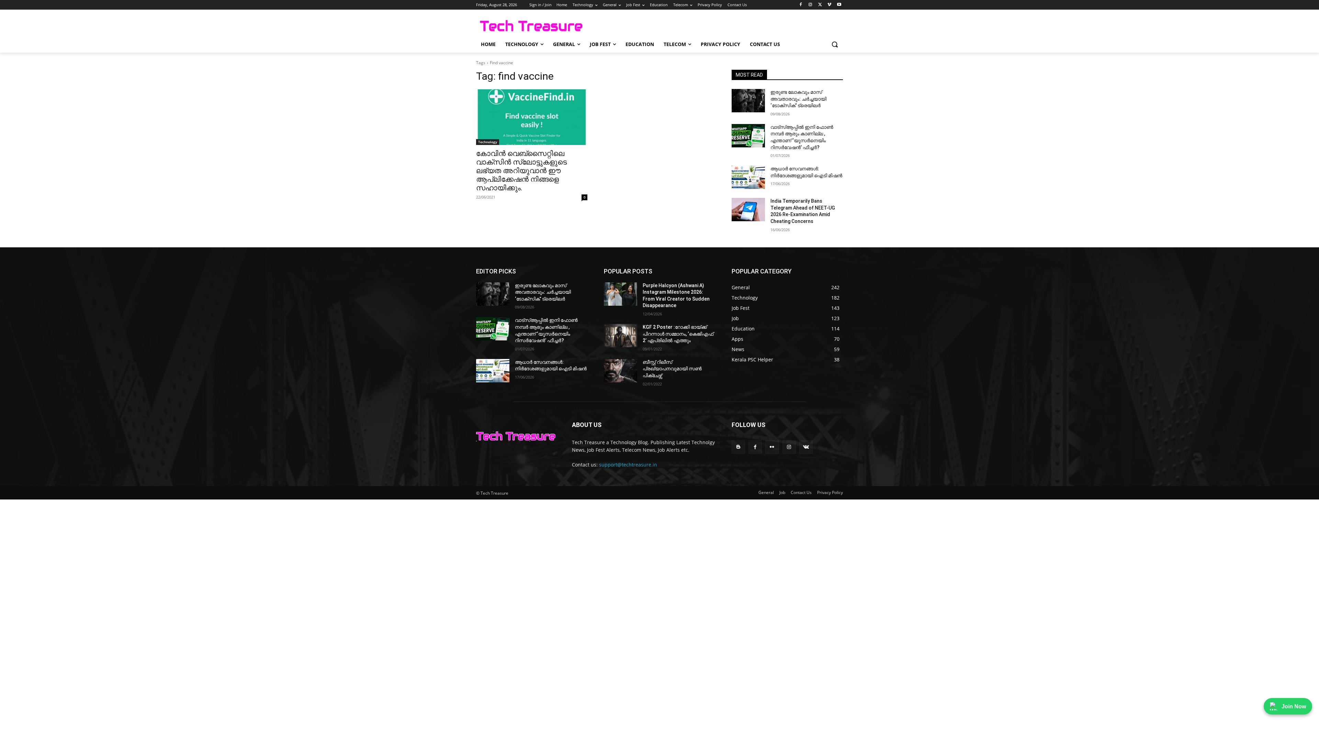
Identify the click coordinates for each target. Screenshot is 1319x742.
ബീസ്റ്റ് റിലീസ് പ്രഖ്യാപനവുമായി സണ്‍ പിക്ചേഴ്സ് (672, 368)
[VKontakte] (806, 447)
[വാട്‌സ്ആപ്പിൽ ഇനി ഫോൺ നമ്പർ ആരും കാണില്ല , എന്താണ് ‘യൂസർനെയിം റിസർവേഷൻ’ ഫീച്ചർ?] (748, 135)
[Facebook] (801, 5)
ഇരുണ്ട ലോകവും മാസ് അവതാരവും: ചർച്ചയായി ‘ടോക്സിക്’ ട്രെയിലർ (798, 98)
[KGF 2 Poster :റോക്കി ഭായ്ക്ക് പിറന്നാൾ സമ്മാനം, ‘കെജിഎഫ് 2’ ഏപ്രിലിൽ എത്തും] (620, 335)
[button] (834, 44)
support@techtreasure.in (628, 464)
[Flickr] (772, 447)
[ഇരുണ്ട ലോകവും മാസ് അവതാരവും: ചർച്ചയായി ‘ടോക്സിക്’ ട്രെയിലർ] (748, 100)
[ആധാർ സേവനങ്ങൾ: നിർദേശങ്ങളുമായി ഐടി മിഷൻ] (748, 177)
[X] (820, 5)
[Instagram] (810, 5)
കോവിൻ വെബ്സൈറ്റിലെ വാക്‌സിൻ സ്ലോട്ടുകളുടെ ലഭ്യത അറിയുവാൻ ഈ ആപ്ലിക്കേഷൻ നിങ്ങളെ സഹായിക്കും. (521, 170)
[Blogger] (738, 447)
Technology (487, 141)
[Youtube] (839, 5)
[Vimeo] (829, 5)
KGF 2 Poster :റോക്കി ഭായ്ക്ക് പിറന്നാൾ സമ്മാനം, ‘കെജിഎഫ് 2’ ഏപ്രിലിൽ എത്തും (678, 333)
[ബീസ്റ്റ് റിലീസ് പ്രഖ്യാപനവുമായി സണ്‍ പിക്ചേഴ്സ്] (620, 370)
